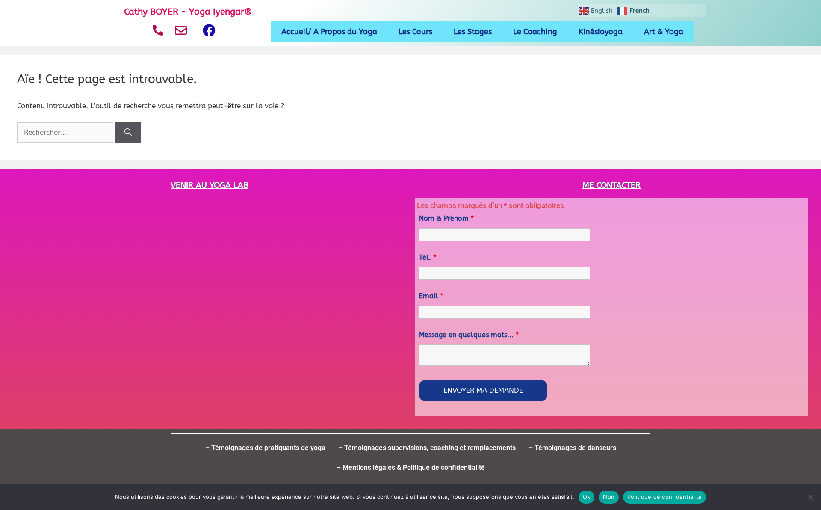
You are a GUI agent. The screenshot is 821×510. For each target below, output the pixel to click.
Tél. (427, 257)
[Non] (810, 497)
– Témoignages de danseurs (572, 448)
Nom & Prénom (446, 218)
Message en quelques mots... (469, 335)
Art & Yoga (663, 31)
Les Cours (415, 31)
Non (608, 496)
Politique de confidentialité (664, 496)
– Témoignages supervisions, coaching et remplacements (427, 448)
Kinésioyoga (601, 31)
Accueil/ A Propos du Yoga (329, 31)
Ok (587, 496)
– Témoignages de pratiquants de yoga (265, 448)
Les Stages (473, 31)
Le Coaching (535, 31)
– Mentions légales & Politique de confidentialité (411, 467)
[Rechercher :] (66, 132)
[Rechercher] (128, 132)
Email (431, 296)
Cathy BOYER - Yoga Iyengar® (188, 11)
